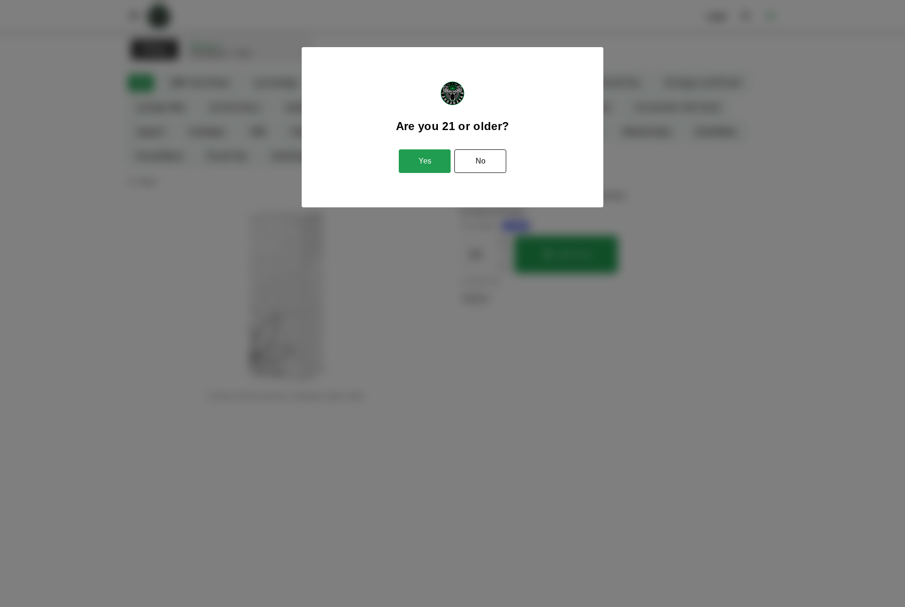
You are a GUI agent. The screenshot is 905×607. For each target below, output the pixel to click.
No (480, 161)
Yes (425, 161)
